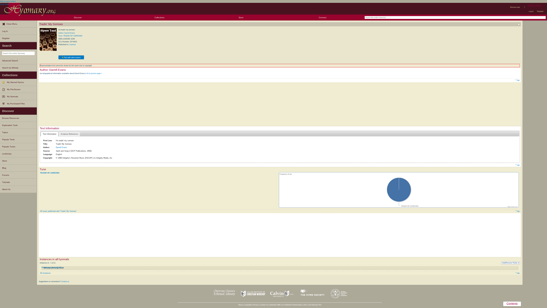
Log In (5, 31)
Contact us (65, 282)
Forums (5, 175)
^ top (518, 80)
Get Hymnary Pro (315, 305)
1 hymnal (72, 45)
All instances (45, 273)
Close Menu (11, 24)
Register (540, 11)
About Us (6, 189)
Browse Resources (10, 118)
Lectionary (7, 154)
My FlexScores (13, 89)
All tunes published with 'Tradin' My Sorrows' (58, 211)
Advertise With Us (276, 305)
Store (241, 17)
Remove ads (515, 7)
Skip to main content (8, 1)
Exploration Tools (10, 125)
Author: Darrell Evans (66, 33)
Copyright (248, 305)
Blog (4, 168)
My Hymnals (12, 97)
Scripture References (69, 134)
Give (305, 305)
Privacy (256, 305)
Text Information (49, 134)
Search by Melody (10, 68)
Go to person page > (94, 73)
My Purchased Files (16, 104)
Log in (531, 11)
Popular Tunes (8, 147)
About (240, 305)
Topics (5, 132)
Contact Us (264, 305)
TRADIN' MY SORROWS (49, 173)
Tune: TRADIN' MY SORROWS (70, 36)
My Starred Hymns (15, 82)
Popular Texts (8, 139)
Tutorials (6, 182)
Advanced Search (10, 61)
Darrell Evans (61, 147)
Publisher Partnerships (293, 305)
